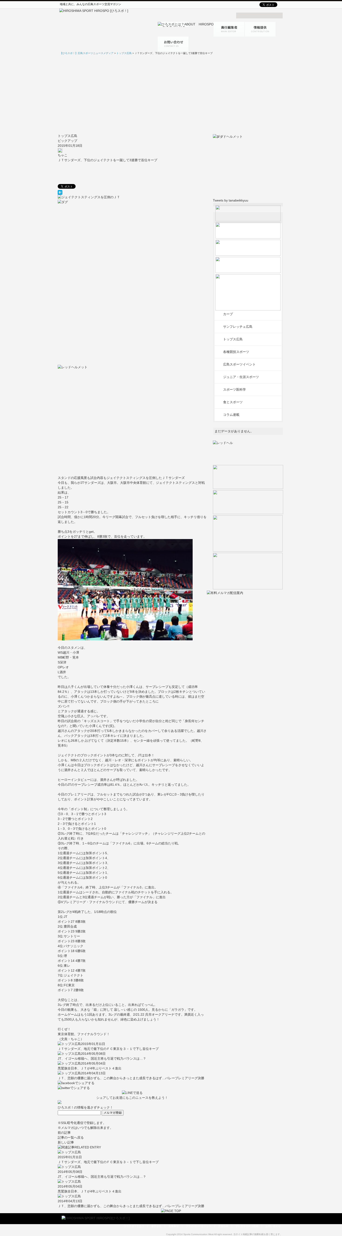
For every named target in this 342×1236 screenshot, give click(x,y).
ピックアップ (67, 141)
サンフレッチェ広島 (237, 326)
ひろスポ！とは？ (134, 1226)
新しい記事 (66, 1142)
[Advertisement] (171, 94)
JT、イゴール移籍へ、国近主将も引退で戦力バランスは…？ (102, 1058)
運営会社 (156, 1226)
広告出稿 (223, 1226)
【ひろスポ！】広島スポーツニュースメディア (87, 53)
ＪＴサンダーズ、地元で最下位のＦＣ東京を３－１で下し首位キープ (108, 1049)
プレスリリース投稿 (246, 1226)
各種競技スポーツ (236, 352)
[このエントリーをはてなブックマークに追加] (132, 192)
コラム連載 (231, 415)
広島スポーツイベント (239, 364)
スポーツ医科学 (234, 389)
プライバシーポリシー (198, 1226)
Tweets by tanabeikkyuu (230, 200)
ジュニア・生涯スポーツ (241, 377)
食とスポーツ (233, 402)
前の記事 (64, 1132)
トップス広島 (67, 136)
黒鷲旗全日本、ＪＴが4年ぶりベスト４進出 (89, 1068)
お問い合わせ (273, 1226)
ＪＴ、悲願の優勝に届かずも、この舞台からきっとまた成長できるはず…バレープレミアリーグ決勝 (131, 1078)
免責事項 (173, 1226)
